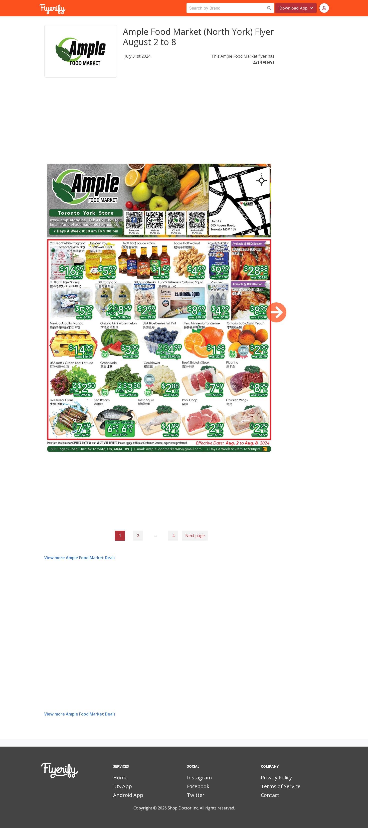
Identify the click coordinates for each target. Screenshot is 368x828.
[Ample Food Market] (80, 51)
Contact (270, 795)
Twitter (196, 795)
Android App (128, 795)
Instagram (199, 777)
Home (120, 777)
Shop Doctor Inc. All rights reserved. (201, 808)
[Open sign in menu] (324, 8)
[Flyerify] (40, 8)
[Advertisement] (159, 124)
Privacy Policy (276, 777)
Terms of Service (280, 786)
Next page (195, 535)
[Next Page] (276, 312)
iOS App (122, 786)
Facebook (198, 786)
